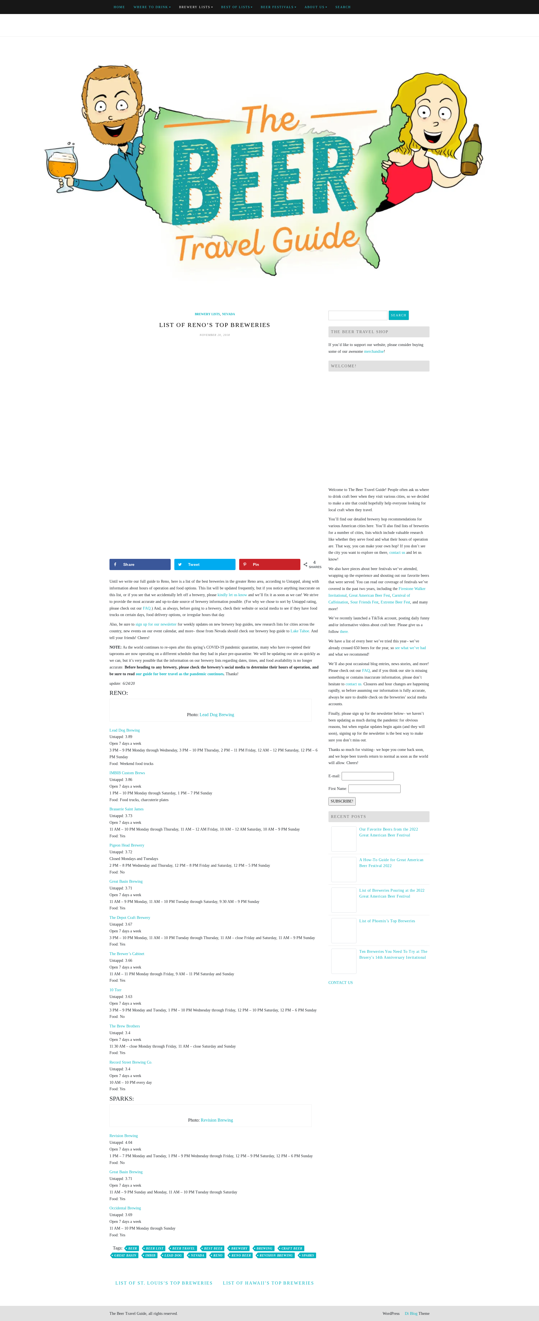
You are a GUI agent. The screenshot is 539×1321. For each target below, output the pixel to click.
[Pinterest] (421, 7)
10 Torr (115, 990)
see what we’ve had (410, 648)
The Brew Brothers (124, 1026)
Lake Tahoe (300, 631)
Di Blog (410, 1313)
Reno (218, 1255)
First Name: (337, 789)
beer (132, 1248)
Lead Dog (173, 1255)
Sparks (308, 1255)
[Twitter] (408, 7)
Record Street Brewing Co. (130, 1062)
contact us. (354, 684)
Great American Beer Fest (369, 595)
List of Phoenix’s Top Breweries (387, 921)
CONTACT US (340, 983)
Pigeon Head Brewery (126, 845)
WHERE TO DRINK (151, 7)
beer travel (183, 1248)
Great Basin (125, 1255)
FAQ (146, 608)
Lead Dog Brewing (217, 714)
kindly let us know (232, 595)
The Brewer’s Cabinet (126, 954)
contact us (397, 552)
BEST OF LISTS (235, 7)
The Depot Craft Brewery (129, 918)
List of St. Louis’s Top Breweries (164, 1283)
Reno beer (241, 1255)
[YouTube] (415, 7)
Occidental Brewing (125, 1208)
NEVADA (228, 314)
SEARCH (343, 7)
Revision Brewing (217, 1120)
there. (344, 632)
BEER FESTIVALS (277, 7)
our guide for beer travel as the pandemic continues (179, 674)
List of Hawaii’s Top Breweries (268, 1283)
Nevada (197, 1255)
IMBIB (150, 1255)
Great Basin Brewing (126, 881)
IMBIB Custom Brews (127, 773)
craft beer (292, 1248)
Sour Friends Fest (364, 602)
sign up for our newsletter (156, 624)
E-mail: (334, 776)
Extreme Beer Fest (395, 602)
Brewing (265, 1248)
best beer (213, 1248)
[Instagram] (428, 7)
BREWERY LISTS (194, 7)
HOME (119, 7)
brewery (239, 1248)
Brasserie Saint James (126, 809)
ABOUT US (315, 7)
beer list (154, 1248)
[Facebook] (402, 7)
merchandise (374, 351)
